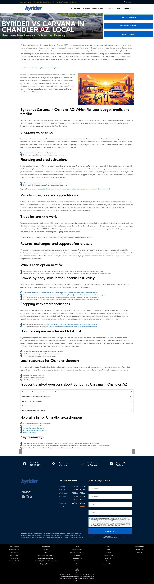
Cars (77, 564)
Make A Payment (97, 8)
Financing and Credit (14, 549)
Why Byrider (77, 555)
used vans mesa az (48, 299)
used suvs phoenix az (34, 297)
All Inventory (77, 561)
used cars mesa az (47, 293)
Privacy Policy (107, 525)
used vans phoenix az (34, 299)
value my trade (53, 68)
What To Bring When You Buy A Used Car (45, 561)
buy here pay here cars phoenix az (61, 326)
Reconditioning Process (77, 552)
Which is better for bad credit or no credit (36, 396)
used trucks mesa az (51, 295)
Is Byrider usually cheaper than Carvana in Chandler (39, 392)
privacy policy (67, 237)
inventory (33, 68)
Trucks (108, 546)
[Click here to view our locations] (53, 463)
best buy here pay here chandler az (34, 430)
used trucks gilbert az (66, 295)
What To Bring (14, 558)
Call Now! (128, 2)
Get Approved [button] (74, 8)
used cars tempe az (91, 293)
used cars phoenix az (33, 293)
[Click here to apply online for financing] (82, 463)
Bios (46, 552)
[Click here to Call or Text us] (24, 463)
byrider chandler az (29, 432)
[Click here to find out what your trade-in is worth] (111, 463)
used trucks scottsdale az (82, 295)
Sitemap (45, 549)
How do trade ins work (29, 406)
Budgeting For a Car (14, 561)
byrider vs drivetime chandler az (33, 426)
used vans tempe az (93, 299)
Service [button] (118, 8)
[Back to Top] (150, 580)
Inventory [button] (86, 8)
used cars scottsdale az (76, 293)
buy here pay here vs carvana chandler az (37, 423)
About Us (139, 552)
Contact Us (110, 531)
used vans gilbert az (62, 299)
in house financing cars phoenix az (85, 326)
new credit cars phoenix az (88, 324)
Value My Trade (128, 34)
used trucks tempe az (99, 295)
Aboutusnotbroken (77, 558)
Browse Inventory (128, 26)
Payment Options (14, 555)
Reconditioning (139, 546)
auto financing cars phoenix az (62, 189)
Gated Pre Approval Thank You (45, 555)
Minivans (108, 552)
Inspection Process (77, 549)
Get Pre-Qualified (128, 17)
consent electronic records (100, 189)
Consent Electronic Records (45, 558)
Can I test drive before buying (32, 401)
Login (77, 581)
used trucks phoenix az (35, 295)
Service (77, 546)
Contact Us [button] (127, 8)
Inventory (14, 564)
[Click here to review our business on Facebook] (23, 497)
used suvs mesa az (48, 297)
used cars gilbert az (61, 293)
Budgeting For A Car (45, 564)
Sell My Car (109, 8)
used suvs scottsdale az (77, 297)
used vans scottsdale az (78, 299)
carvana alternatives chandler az (33, 428)
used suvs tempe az (92, 297)
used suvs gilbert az (62, 297)
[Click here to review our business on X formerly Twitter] (31, 497)
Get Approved (14, 546)
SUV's (108, 549)
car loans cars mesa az (82, 189)
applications (43, 68)
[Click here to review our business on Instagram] (27, 497)
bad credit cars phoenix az (52, 324)
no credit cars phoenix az (70, 324)
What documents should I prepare (33, 411)
